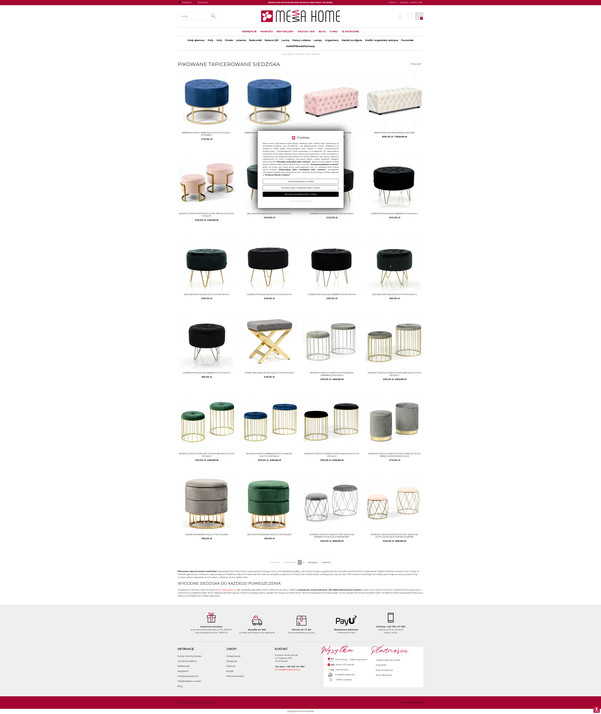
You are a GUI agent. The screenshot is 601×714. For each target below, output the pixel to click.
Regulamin (183, 671)
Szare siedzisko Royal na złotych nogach (269, 373)
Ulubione (230, 666)
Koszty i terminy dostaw (190, 656)
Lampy (318, 40)
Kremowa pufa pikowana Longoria (394, 132)
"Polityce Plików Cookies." (277, 175)
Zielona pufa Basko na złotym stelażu (269, 534)
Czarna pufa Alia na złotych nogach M (269, 294)
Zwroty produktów (187, 661)
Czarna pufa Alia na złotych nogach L (332, 213)
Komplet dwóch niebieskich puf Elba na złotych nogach (269, 454)
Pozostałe (407, 40)
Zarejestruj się (233, 656)
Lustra (285, 40)
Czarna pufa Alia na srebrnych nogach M (332, 294)
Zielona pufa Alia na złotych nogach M (206, 294)
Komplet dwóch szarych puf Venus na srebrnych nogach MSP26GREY (332, 535)
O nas (333, 31)
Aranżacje (249, 31)
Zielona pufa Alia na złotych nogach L (269, 213)
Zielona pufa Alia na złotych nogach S (394, 294)
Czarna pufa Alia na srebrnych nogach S (207, 373)
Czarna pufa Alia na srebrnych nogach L (394, 213)
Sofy (219, 40)
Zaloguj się (231, 661)
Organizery (332, 40)
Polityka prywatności (188, 676)
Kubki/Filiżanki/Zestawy (300, 46)
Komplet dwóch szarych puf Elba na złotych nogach (394, 374)
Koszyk (229, 671)
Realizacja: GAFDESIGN (412, 702)
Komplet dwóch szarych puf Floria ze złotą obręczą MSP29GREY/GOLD (394, 454)
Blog (322, 31)
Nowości (267, 31)
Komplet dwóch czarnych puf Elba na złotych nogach (331, 454)
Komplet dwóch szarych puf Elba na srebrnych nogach (331, 374)
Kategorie (351, 31)
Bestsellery (285, 31)
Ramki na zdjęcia (352, 40)
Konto (392, 2)
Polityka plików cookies (189, 681)
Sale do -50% (306, 31)
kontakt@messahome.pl (287, 669)
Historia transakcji (235, 676)
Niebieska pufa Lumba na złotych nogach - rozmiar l (206, 133)
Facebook (186, 2)
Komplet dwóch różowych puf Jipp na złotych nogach (206, 214)
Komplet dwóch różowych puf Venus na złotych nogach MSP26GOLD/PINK (394, 535)
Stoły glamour (196, 40)
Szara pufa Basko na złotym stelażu (206, 534)
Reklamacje (184, 666)
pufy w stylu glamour (226, 590)
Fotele (229, 40)
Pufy (210, 40)
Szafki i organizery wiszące (381, 40)
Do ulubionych (192, 146)
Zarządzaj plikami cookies (300, 711)
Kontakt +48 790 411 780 (411, 2)
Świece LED (272, 40)
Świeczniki (255, 40)
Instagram (202, 2)
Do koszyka (220, 145)
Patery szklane (301, 40)
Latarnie (241, 40)
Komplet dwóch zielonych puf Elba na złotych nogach (206, 454)
